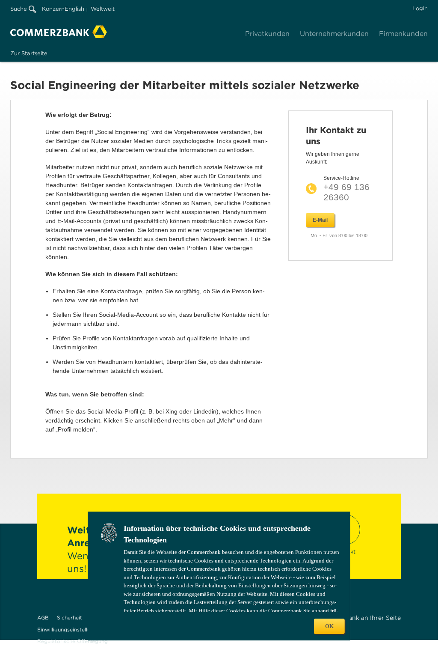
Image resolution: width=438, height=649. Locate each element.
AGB (43, 617)
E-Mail (320, 220)
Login (420, 8)
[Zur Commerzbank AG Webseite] (58, 31)
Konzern (53, 9)
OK (329, 626)
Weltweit (103, 9)
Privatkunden (267, 34)
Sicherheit (69, 617)
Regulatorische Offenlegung (72, 641)
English (74, 9)
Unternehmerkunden (334, 34)
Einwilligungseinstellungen (70, 629)
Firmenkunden (403, 34)
